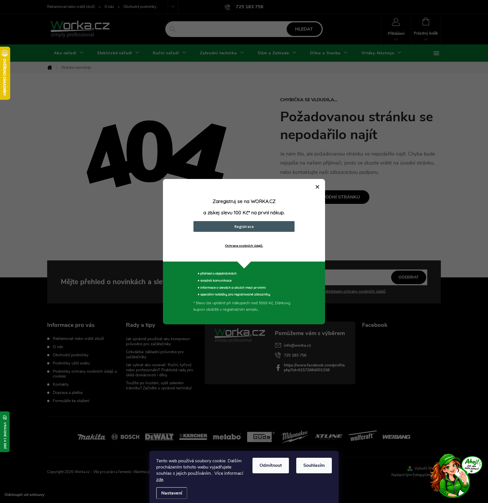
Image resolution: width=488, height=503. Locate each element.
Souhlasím (314, 465)
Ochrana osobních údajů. (244, 245)
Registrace (244, 226)
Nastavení (171, 493)
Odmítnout (271, 465)
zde (159, 479)
